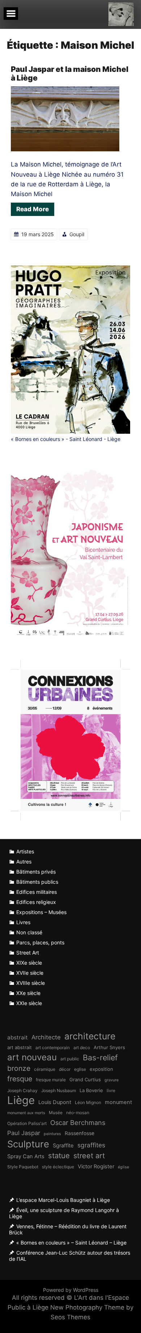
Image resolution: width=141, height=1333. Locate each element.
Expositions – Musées (41, 912)
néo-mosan (77, 1112)
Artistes (25, 851)
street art (89, 1155)
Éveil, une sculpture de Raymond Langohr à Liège (64, 1213)
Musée (56, 1112)
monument (118, 1102)
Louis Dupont (54, 1102)
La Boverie (91, 1090)
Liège (21, 1100)
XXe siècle (28, 993)
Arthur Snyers (109, 1047)
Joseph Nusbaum (58, 1090)
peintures (52, 1133)
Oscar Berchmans (77, 1122)
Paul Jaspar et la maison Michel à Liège (69, 73)
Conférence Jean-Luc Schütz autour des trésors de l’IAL (69, 1256)
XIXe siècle (29, 963)
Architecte (46, 1037)
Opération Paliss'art (27, 1123)
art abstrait (19, 1047)
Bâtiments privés (36, 872)
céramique (44, 1069)
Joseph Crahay (22, 1090)
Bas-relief (100, 1057)
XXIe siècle (29, 1003)
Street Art (27, 952)
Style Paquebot (22, 1166)
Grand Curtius (85, 1079)
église (123, 1167)
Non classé (29, 932)
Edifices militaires (36, 892)
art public (69, 1058)
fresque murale (51, 1079)
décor (64, 1069)
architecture (89, 1036)
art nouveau (32, 1057)
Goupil (76, 234)
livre (111, 1090)
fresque (19, 1078)
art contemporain (52, 1047)
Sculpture (28, 1144)
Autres (23, 861)
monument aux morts (26, 1113)
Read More (32, 209)
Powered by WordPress (70, 1290)
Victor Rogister (96, 1166)
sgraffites (91, 1145)
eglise (80, 1069)
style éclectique (58, 1166)
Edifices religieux (36, 902)
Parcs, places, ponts (40, 942)
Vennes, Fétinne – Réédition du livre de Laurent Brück (68, 1229)
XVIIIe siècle (30, 983)
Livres (23, 922)
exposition (101, 1069)
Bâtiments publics (37, 882)
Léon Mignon (88, 1102)
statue (59, 1155)
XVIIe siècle (29, 973)
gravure (111, 1080)
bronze (18, 1068)
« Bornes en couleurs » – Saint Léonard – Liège (71, 1242)
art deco (81, 1047)
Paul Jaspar (23, 1133)
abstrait (17, 1037)
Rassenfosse (79, 1133)
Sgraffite (63, 1145)
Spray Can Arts (25, 1156)
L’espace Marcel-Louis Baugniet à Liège (63, 1200)
